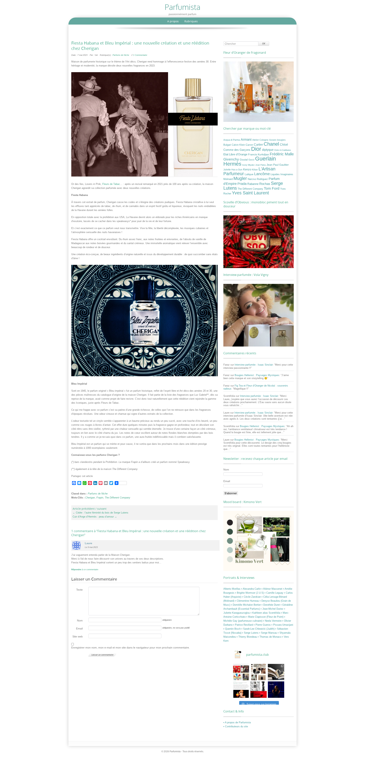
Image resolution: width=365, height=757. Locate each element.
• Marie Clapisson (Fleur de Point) (265, 616)
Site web (77, 636)
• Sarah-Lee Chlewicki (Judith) (258, 628)
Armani (246, 139)
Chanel (271, 144)
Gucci (251, 159)
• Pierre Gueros (262, 624)
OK (263, 43)
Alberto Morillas (232, 588)
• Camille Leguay (274, 592)
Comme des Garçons (236, 149)
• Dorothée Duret (271, 604)
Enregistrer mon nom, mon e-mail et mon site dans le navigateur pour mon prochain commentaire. (130, 647)
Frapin (99, 497)
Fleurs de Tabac (111, 184)
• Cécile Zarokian (252, 596)
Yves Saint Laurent (250, 192)
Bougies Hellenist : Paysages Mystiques (257, 375)
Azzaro (272, 140)
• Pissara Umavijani (282, 624)
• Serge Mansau (268, 632)
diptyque (268, 149)
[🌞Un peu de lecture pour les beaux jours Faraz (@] (276, 672)
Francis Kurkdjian (258, 154)
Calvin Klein (238, 145)
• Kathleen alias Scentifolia (266, 612)
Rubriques (191, 21)
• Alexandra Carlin (251, 588)
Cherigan (90, 497)
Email (79, 628)
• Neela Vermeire (272, 620)
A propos (173, 21)
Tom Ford (271, 188)
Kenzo (247, 169)
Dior (256, 149)
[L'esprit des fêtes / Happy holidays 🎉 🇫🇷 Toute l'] (241, 672)
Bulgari (227, 145)
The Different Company (117, 497)
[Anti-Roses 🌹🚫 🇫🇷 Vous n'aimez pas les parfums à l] (258, 689)
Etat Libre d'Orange (235, 154)
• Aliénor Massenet (272, 588)
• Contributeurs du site (235, 726)
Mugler (240, 178)
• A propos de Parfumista (237, 722)
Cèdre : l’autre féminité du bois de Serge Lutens (100, 512)
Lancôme (262, 174)
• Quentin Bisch (232, 628)
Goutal (244, 159)
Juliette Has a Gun (232, 169)
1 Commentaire (140, 55)
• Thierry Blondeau (247, 636)
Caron (249, 144)
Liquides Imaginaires (282, 174)
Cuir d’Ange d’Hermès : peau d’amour (95, 516)
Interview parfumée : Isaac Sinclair (254, 364)
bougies (281, 140)
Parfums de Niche (121, 55)
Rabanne (253, 183)
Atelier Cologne (260, 140)
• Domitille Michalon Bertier (246, 604)
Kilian (255, 169)
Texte (79, 589)
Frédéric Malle (282, 154)
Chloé (284, 144)
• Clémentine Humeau (247, 600)
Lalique (249, 174)
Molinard (228, 179)
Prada (242, 184)
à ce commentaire (84, 569)
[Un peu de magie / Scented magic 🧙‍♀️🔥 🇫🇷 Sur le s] (241, 689)
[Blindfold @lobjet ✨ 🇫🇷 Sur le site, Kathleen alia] (258, 672)
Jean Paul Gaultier (278, 164)
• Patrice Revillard (243, 624)
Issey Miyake (248, 165)
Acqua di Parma (231, 140)
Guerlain (265, 158)
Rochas (264, 184)
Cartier (258, 144)
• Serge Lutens (250, 632)
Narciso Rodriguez (258, 179)
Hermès (232, 164)
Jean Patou (260, 165)
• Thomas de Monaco (270, 636)
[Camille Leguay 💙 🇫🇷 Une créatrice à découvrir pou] (276, 689)
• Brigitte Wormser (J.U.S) (250, 592)
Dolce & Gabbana (282, 150)
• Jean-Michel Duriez (272, 608)
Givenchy (231, 159)
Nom (80, 620)
